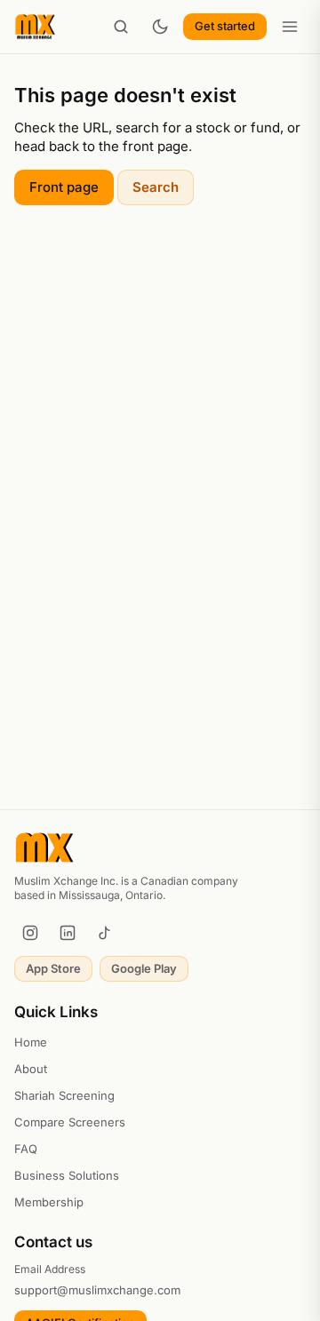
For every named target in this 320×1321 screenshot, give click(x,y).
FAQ (25, 1149)
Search (155, 187)
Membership (49, 1202)
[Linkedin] (68, 933)
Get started (225, 26)
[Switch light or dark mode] (160, 27)
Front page (64, 187)
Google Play (144, 968)
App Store (53, 968)
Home (30, 1042)
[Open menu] (290, 27)
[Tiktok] (105, 933)
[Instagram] (30, 933)
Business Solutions (66, 1175)
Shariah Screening (64, 1095)
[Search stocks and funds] (121, 27)
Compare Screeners (69, 1122)
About (30, 1069)
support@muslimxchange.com (97, 1290)
